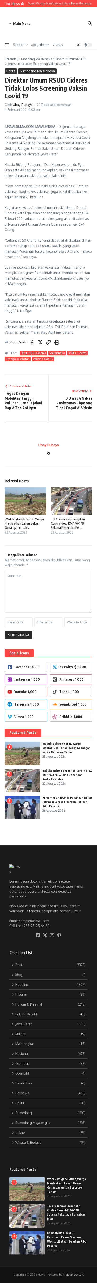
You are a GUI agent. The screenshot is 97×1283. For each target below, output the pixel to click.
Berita (10, 71)
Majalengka (57, 353)
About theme (40, 45)
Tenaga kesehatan (17, 359)
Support (18, 45)
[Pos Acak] (79, 45)
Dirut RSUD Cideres (33, 353)
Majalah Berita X (73, 1274)
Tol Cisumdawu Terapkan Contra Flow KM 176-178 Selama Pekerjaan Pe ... (68, 523)
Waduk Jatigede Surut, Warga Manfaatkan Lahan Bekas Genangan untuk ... (24, 523)
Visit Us (58, 45)
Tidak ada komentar (56, 105)
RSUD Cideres (77, 353)
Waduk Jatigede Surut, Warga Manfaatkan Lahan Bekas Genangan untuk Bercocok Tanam (66, 748)
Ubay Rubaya (23, 105)
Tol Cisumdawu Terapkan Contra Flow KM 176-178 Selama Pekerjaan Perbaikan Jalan (67, 775)
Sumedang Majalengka (35, 59)
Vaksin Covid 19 (43, 359)
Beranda (10, 59)
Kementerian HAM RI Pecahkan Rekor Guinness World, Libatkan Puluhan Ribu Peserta (67, 802)
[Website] (48, 454)
